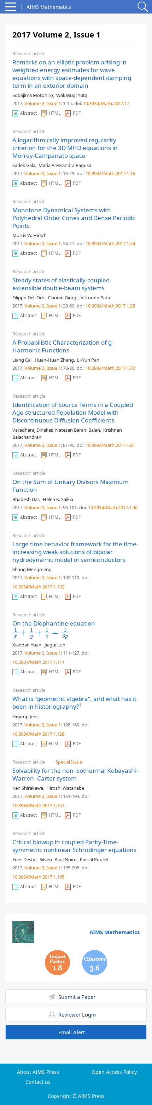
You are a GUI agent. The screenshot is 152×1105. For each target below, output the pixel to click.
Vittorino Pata (95, 297)
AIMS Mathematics (114, 932)
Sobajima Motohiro (32, 95)
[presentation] (40, 632)
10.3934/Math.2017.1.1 (106, 103)
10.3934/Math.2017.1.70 (110, 368)
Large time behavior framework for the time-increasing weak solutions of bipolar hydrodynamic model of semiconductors (75, 552)
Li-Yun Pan (88, 360)
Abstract (28, 113)
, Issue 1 (52, 103)
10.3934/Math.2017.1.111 (38, 662)
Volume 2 (34, 103)
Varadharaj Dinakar (32, 430)
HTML (54, 113)
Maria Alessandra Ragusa (65, 165)
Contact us (38, 1082)
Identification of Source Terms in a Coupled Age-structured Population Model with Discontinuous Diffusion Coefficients (72, 412)
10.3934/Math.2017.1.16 (110, 173)
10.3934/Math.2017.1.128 (38, 734)
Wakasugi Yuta (71, 95)
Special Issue (68, 762)
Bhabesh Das (26, 499)
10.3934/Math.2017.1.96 (113, 507)
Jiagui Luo (55, 644)
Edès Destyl (24, 859)
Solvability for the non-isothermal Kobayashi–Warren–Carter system (76, 774)
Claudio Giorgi (62, 297)
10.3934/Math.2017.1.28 (110, 306)
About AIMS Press (38, 1072)
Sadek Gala (23, 165)
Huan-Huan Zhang (54, 360)
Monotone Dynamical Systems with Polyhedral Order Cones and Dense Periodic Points (73, 218)
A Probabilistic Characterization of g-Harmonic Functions (62, 346)
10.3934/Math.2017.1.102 (38, 586)
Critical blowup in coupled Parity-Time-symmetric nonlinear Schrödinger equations (74, 846)
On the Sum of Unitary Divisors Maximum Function (70, 486)
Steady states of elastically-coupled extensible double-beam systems (61, 284)
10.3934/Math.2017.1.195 (38, 877)
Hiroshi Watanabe (65, 788)
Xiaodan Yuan (26, 644)
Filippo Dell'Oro (28, 297)
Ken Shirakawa (27, 788)
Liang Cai (21, 360)
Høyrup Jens (25, 716)
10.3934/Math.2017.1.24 (110, 243)
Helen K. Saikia (58, 499)
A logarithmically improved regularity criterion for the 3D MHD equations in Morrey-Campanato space (65, 148)
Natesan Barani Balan (77, 430)
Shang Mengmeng (32, 569)
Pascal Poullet (94, 859)
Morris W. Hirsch (29, 235)
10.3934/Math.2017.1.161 (38, 805)
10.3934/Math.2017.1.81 (110, 445)
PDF (77, 113)
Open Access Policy (114, 1072)
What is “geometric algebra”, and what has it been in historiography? (74, 702)
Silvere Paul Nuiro (58, 859)
